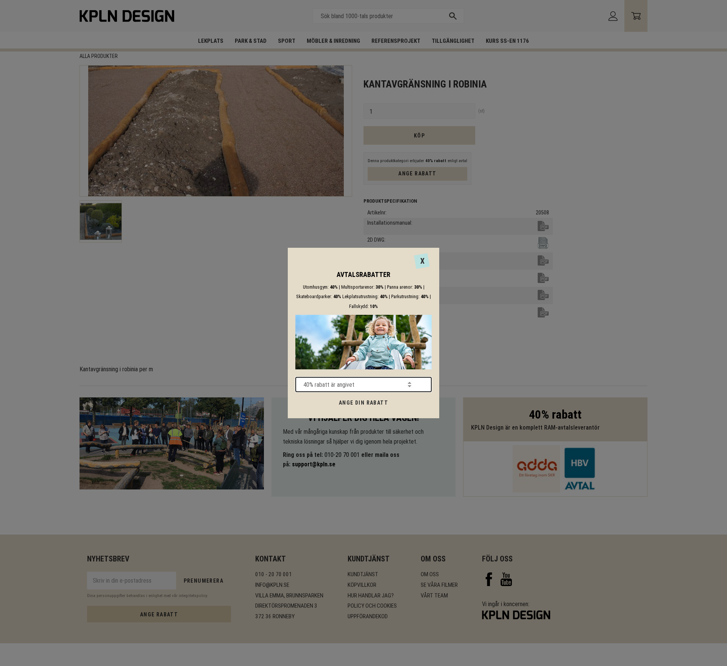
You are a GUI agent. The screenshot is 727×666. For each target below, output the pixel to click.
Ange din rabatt (363, 403)
